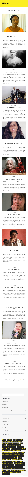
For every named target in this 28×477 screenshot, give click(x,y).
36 (13, 380)
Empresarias (4, 418)
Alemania (4, 447)
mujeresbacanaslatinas (7, 452)
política (11, 463)
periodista (9, 461)
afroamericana (8, 450)
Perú (14, 439)
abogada (21, 459)
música (15, 463)
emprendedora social (11, 447)
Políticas (3, 424)
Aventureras (4, 407)
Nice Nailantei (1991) (14, 270)
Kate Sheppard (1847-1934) (14, 72)
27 (14, 379)
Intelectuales (4, 421)
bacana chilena (21, 463)
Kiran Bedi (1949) (14, 250)
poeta (7, 465)
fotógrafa (22, 452)
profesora (12, 465)
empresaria (19, 448)
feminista (4, 468)
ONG (6, 457)
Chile (8, 472)
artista (23, 465)
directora (9, 445)
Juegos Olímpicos (13, 454)
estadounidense (14, 470)
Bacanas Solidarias (6, 410)
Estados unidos (15, 459)
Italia (3, 450)
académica (10, 457)
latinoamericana (13, 472)
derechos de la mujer (11, 468)
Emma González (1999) (14, 343)
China (15, 441)
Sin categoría (4, 427)
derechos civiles (5, 463)
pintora (13, 456)
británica (19, 447)
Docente (4, 441)
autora (3, 466)
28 (17, 379)
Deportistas (4, 415)
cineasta (4, 445)
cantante (4, 461)
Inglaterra (9, 459)
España (23, 448)
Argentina (18, 450)
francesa (8, 448)
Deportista (18, 456)
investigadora (18, 465)
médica (3, 448)
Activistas (14, 33)
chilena (7, 466)
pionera (8, 470)
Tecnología (4, 430)
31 (7, 380)
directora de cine (19, 439)
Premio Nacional (10, 441)
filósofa (4, 443)
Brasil (22, 447)
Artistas (3, 404)
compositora (18, 445)
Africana (15, 457)
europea (19, 468)
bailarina (4, 439)
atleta (21, 443)
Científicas (4, 413)
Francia (16, 461)
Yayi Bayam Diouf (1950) (14, 36)
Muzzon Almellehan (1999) (14, 364)
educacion (14, 443)
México (6, 456)
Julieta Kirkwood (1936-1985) (14, 287)
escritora (4, 470)
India (18, 452)
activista (23, 468)
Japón (18, 443)
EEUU (21, 466)
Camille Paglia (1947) (14, 214)
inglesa (13, 450)
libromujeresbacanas (14, 466)
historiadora (9, 439)
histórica (19, 472)
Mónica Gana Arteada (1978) (14, 143)
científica (21, 461)
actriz (13, 461)
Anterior (5, 379)
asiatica (4, 465)
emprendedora (5, 454)
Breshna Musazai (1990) (14, 107)
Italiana (13, 445)
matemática (13, 448)
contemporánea (5, 474)
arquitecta (9, 443)
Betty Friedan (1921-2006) (14, 179)
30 (23, 379)
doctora (14, 452)
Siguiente (18, 380)
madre (19, 454)
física (10, 456)
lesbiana (20, 441)
